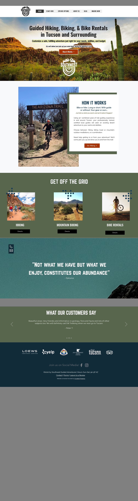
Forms (66, 375)
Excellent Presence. (80, 378)
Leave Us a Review (77, 375)
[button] (63, 11)
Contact (59, 375)
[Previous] (12, 324)
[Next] (126, 324)
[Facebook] (81, 365)
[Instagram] (86, 365)
